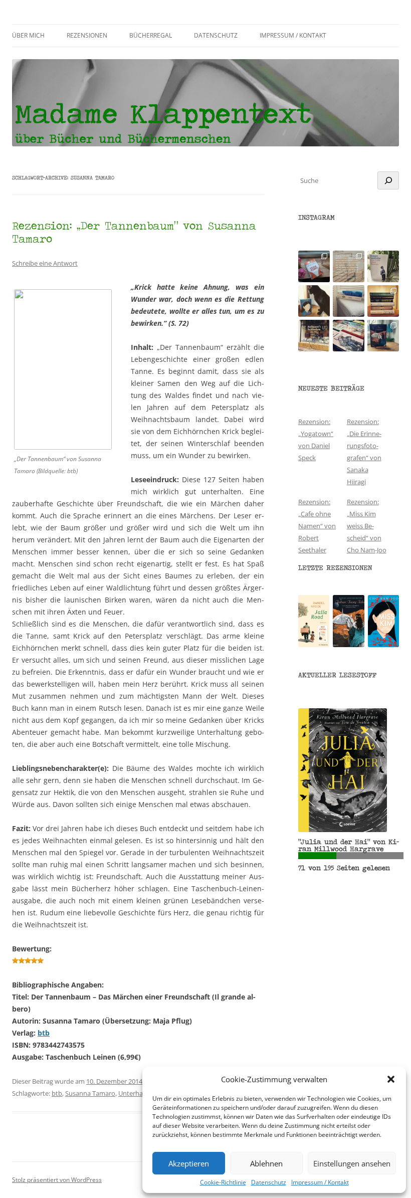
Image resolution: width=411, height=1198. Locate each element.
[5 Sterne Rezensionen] (28, 960)
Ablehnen (266, 1163)
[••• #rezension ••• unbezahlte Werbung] (383, 266)
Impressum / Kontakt (320, 1182)
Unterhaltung (138, 1093)
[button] (391, 1079)
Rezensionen (87, 35)
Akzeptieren (188, 1163)
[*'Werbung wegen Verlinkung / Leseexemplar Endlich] (314, 266)
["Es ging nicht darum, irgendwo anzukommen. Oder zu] (348, 266)
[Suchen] (388, 180)
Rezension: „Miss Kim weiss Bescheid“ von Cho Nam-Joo (366, 525)
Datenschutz (268, 1182)
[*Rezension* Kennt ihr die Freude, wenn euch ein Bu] (383, 335)
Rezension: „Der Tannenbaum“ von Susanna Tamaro (134, 232)
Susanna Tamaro (90, 1093)
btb (44, 1033)
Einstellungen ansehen (351, 1163)
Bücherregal (150, 35)
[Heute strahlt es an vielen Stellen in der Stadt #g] (314, 335)
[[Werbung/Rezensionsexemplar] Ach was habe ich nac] (314, 301)
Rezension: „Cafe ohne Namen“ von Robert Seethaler (317, 525)
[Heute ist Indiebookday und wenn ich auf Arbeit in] (348, 335)
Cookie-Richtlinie (223, 1182)
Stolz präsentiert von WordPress (57, 1179)
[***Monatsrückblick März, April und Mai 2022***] (383, 301)
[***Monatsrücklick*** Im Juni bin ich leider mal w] (348, 301)
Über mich (28, 35)
